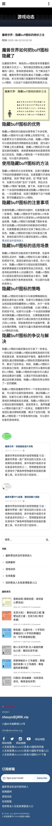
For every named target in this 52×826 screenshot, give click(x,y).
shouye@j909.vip (15, 717)
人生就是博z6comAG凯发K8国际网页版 (23, 747)
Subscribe (42, 778)
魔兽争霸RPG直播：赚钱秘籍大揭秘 (22, 497)
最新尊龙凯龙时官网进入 (15, 787)
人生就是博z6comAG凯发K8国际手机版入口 (25, 751)
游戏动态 (7, 797)
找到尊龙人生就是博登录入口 (17, 806)
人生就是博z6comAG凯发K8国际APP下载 (24, 755)
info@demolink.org (12, 730)
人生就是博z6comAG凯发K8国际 (16, 816)
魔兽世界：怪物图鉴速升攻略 (19, 446)
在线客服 (7, 801)
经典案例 (7, 792)
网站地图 (40, 739)
